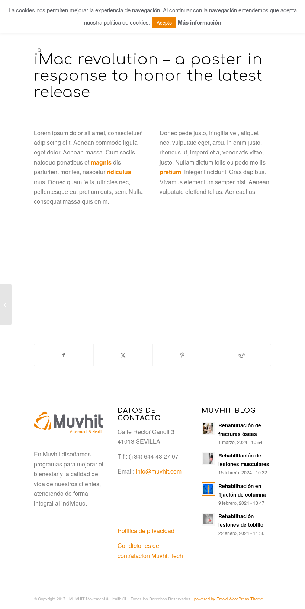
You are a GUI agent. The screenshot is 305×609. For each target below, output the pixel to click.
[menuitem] (39, 50)
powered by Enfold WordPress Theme (228, 599)
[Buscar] (39, 50)
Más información (199, 22)
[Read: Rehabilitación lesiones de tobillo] (208, 519)
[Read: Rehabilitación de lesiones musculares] (208, 458)
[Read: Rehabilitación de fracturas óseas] (208, 428)
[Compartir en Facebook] (63, 355)
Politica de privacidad (146, 530)
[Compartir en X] (123, 355)
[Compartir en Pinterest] (182, 355)
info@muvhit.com (159, 471)
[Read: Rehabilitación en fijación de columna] (208, 489)
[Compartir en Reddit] (241, 355)
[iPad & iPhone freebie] (6, 304)
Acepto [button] (164, 22)
